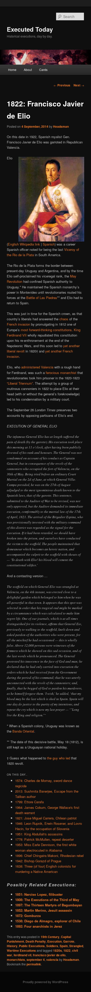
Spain (64, 946)
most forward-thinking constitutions (46, 329)
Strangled (76, 946)
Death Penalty (36, 941)
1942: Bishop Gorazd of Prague (38, 860)
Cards (43, 69)
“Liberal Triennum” (20, 383)
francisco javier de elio (49, 955)
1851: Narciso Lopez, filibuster (39, 894)
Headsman (61, 126)
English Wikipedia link (24, 244)
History (12, 946)
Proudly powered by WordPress (45, 982)
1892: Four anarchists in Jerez (38, 926)
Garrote (68, 941)
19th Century (50, 936)
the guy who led (58, 758)
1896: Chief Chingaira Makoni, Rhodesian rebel (49, 855)
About (28, 69)
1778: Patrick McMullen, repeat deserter (44, 839)
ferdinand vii (22, 955)
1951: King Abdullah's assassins (39, 834)
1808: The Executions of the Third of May (47, 899)
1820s (57, 950)
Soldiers (52, 946)
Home (12, 69)
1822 (67, 950)
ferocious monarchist (61, 372)
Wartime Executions (21, 950)
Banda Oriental (23, 731)
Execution (54, 941)
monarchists (16, 959)
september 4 (36, 959)
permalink (34, 964)
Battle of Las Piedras (41, 297)
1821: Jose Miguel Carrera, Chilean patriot (46, 818)
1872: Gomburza (28, 915)
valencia (52, 959)
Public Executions (32, 946)
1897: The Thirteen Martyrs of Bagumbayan (48, 905)
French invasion (18, 324)
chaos (63, 318)
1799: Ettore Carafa (29, 801)
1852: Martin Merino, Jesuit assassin (43, 910)
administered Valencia (37, 367)
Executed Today (30, 29)
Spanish (49, 244)
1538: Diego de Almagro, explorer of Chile (48, 921)
